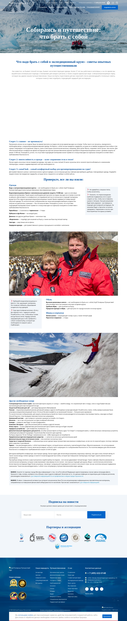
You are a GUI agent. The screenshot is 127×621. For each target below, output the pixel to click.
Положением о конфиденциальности (85, 324)
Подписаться (94, 319)
